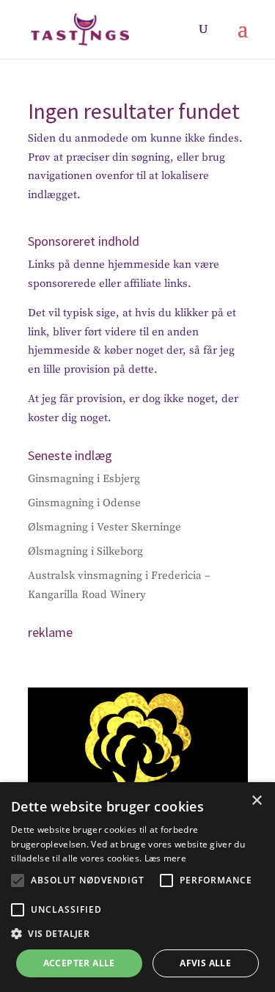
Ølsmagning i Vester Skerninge (104, 527)
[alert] (137, 887)
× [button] (256, 800)
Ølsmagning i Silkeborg (85, 551)
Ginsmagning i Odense (84, 503)
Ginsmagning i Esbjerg (84, 479)
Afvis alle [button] (205, 963)
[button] (17, 880)
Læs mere (165, 858)
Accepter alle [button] (79, 963)
